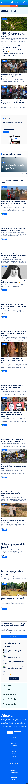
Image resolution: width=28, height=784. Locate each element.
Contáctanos (14, 777)
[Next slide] (26, 174)
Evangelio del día (9, 699)
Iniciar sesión (17, 733)
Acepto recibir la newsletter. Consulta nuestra (13, 129)
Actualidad (14, 740)
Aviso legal (14, 775)
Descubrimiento (14, 745)
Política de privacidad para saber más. (13, 129)
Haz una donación (14, 770)
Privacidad (14, 779)
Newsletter (14, 751)
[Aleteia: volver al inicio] (14, 2)
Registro (5, 5)
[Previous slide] (22, 174)
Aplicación (14, 753)
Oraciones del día (9, 704)
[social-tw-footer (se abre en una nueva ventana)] (15, 764)
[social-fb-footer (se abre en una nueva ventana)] (12, 764)
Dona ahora (13, 5)
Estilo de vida (14, 743)
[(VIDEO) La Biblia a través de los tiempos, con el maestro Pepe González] (14, 164)
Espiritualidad (14, 742)
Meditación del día (10, 694)
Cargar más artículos (14, 636)
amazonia (4, 18)
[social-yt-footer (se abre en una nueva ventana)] (10, 764)
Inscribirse (6, 132)
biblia (4, 162)
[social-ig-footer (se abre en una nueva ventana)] (17, 764)
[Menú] (5, 2)
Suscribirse (10, 733)
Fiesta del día (8, 690)
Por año (14, 759)
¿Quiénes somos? (14, 772)
